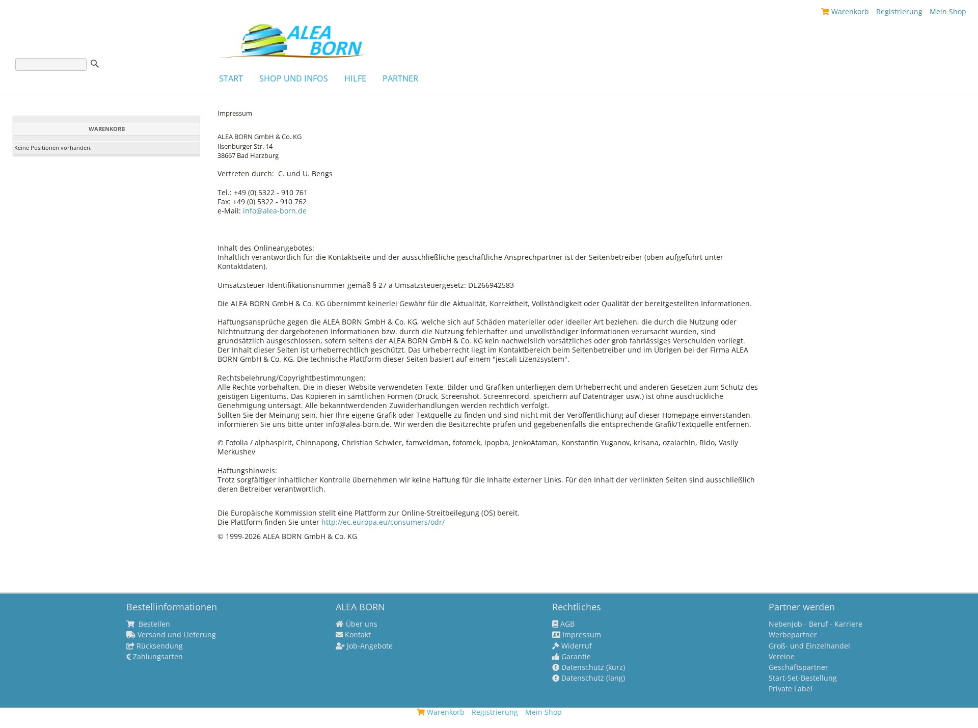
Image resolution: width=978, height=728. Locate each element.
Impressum (580, 634)
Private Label (790, 688)
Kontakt (357, 634)
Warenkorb (849, 11)
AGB (566, 624)
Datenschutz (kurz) (592, 667)
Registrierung (899, 11)
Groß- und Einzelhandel (809, 646)
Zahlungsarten (157, 656)
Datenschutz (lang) (592, 678)
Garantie (575, 656)
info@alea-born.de (276, 210)
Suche (94, 63)
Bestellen (153, 624)
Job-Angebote (369, 646)
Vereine (782, 656)
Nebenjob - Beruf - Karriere (815, 624)
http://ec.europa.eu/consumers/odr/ (383, 522)
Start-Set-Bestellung (803, 678)
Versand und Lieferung (175, 634)
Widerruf (575, 646)
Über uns (360, 624)
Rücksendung (158, 646)
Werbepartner (793, 634)
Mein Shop (948, 11)
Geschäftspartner (798, 667)
